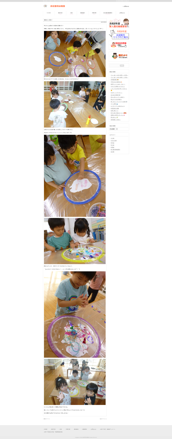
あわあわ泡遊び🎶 (115, 95)
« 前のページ (46, 419)
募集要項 (85, 429)
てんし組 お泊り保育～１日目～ (119, 77)
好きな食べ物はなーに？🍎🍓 (118, 113)
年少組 (112, 145)
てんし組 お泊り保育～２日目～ (119, 75)
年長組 (112, 147)
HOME (45, 429)
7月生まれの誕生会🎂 (116, 82)
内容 (61, 429)
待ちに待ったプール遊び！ (118, 97)
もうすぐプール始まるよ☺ (118, 106)
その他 (112, 138)
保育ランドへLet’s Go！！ (118, 84)
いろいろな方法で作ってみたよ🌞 (119, 89)
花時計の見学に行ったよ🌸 (118, 115)
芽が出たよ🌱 (114, 117)
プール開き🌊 (114, 104)
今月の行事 (114, 140)
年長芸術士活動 (115, 108)
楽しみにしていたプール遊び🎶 (119, 101)
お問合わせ (126, 6)
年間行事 (68, 429)
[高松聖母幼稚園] (54, 7)
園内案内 (76, 429)
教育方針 (53, 429)
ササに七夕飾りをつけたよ (118, 86)
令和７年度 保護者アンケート (107, 429)
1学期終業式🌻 (115, 79)
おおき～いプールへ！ (116, 92)
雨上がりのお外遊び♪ (116, 99)
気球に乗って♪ (114, 110)
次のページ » (103, 419)
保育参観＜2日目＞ (116, 119)
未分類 (112, 151)
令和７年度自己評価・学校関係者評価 (53, 432)
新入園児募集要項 (115, 149)
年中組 (112, 143)
